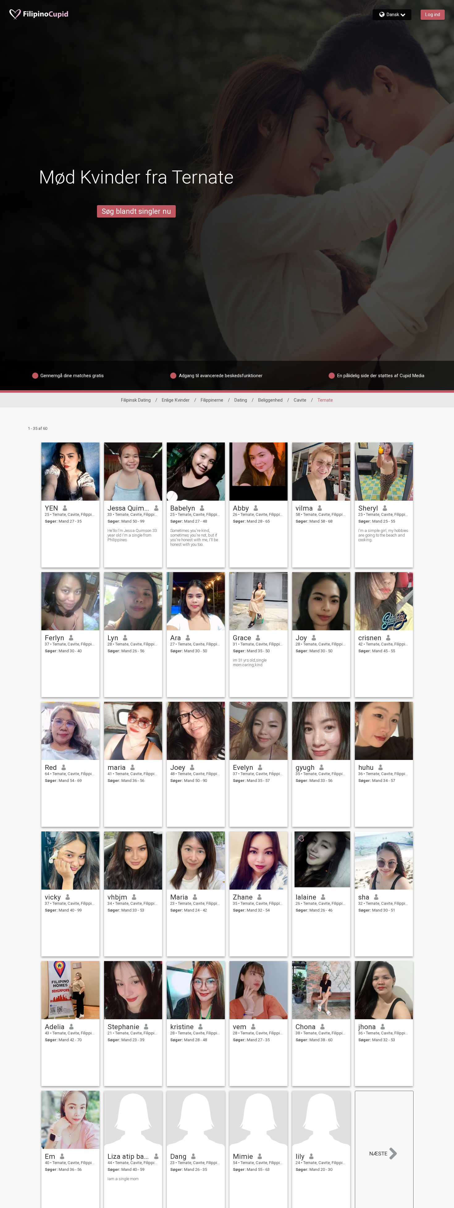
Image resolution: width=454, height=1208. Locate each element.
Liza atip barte (128, 1156)
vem (239, 1027)
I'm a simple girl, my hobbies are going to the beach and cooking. (383, 535)
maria (116, 767)
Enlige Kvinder (176, 400)
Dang (178, 1156)
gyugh (305, 767)
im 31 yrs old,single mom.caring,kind (250, 662)
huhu (366, 767)
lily (300, 1156)
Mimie (243, 1156)
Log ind (432, 14)
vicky (53, 897)
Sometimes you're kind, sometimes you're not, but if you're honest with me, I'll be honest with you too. (194, 537)
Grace (242, 638)
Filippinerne (212, 400)
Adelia (55, 1027)
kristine (182, 1027)
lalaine (306, 897)
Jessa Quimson (128, 508)
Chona (306, 1027)
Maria (179, 897)
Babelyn (182, 508)
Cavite (300, 400)
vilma (304, 508)
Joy (301, 638)
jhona (367, 1027)
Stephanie (123, 1027)
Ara (175, 638)
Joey (177, 767)
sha (363, 897)
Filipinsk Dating (136, 400)
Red (51, 767)
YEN (51, 508)
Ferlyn (54, 638)
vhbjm (117, 897)
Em (50, 1156)
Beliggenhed (270, 400)
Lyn (112, 638)
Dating (240, 400)
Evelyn (243, 767)
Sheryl (368, 508)
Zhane (243, 897)
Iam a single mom (123, 1178)
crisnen (369, 638)
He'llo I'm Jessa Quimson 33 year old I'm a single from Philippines (132, 535)
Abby (241, 508)
